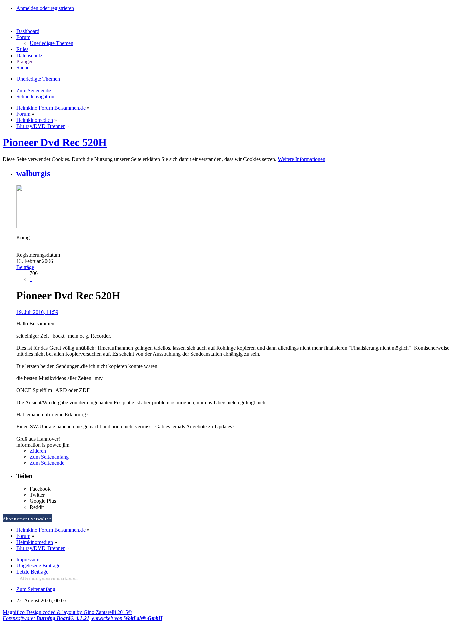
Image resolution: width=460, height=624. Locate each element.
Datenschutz (29, 55)
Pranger (24, 61)
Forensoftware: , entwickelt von (82, 618)
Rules (22, 49)
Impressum (27, 559)
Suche (22, 67)
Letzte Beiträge (32, 572)
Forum (23, 37)
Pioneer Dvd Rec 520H (55, 142)
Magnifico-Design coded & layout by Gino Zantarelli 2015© (67, 612)
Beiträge (25, 267)
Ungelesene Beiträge (38, 565)
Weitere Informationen (301, 159)
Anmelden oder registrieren (45, 8)
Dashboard (27, 31)
